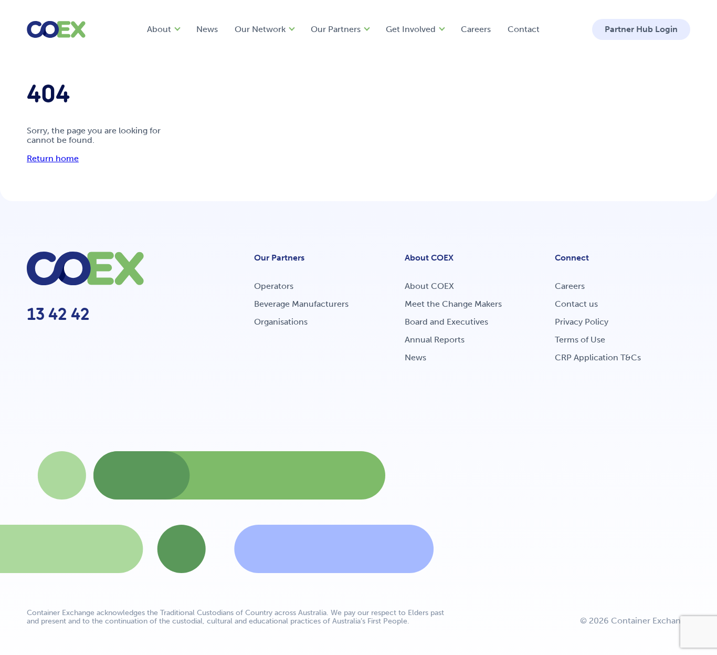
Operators (273, 286)
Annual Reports (435, 340)
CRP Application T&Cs (598, 357)
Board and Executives (446, 322)
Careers (476, 29)
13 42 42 (58, 314)
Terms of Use (580, 340)
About (159, 29)
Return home (53, 158)
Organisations (281, 322)
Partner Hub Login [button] (641, 29)
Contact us (576, 304)
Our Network (260, 29)
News (207, 29)
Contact (524, 29)
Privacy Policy (581, 322)
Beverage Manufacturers (301, 304)
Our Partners (336, 29)
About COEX (429, 286)
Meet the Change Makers (453, 304)
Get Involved (411, 29)
